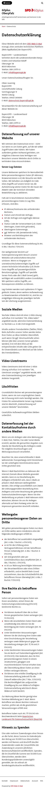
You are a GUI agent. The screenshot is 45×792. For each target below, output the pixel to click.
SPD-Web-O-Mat (34, 43)
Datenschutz (25, 781)
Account (35, 781)
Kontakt (5, 781)
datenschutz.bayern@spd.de (21, 100)
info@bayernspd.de (17, 72)
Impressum (14, 781)
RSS (41, 781)
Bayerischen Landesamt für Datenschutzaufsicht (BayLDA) (22, 718)
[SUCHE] (42, 3)
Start (3, 26)
